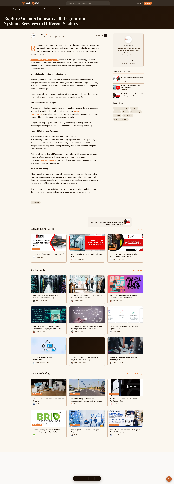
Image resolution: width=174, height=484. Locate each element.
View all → (141, 229)
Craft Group (41, 34)
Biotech (125, 112)
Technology (12, 9)
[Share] (97, 478)
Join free (148, 3)
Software (117, 115)
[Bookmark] (91, 478)
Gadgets (134, 108)
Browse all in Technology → (135, 374)
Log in (139, 3)
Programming (128, 115)
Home (5, 9)
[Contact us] (169, 479)
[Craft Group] (33, 35)
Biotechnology (136, 112)
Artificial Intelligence (120, 119)
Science (116, 112)
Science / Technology (121, 108)
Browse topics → (138, 270)
